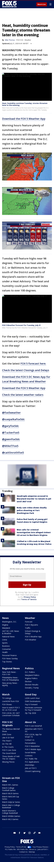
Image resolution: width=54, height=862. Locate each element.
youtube (14, 833)
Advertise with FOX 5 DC (33, 730)
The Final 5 (6, 740)
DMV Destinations (32, 701)
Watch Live (41, 4)
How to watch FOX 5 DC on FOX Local (11, 708)
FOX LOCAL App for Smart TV (33, 735)
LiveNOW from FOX (10, 701)
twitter (24, 833)
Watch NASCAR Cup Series (10, 797)
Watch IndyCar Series (11, 802)
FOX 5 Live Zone (9, 750)
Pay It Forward (31, 704)
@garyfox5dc (10, 426)
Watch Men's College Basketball (11, 806)
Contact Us (29, 740)
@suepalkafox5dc (13, 419)
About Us (30, 722)
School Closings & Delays (32, 632)
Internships (29, 765)
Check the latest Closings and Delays (25, 370)
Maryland (6, 628)
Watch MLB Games (10, 793)
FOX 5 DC (20, 40)
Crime (4, 639)
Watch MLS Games (10, 819)
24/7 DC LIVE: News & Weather (10, 632)
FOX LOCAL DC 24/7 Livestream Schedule (11, 714)
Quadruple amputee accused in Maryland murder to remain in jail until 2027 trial (34, 499)
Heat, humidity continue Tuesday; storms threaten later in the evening (24, 104)
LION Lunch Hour (32, 698)
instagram (29, 833)
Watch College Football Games (9, 789)
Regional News (11, 668)
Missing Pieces (8, 762)
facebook (19, 833)
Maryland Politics (32, 675)
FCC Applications (32, 762)
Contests (29, 755)
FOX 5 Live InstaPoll (33, 726)
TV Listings (6, 698)
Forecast (28, 621)
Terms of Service (28, 599)
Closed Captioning (32, 771)
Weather (28, 40)
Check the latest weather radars (22, 394)
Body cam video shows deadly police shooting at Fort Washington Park (32, 510)
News (5, 618)
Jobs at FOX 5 (30, 768)
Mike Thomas (10, 40)
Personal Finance (9, 655)
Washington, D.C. (9, 621)
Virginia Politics (31, 678)
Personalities (30, 743)
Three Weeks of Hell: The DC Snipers (11, 757)
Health (5, 652)
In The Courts (8, 747)
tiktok (34, 833)
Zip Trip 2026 (30, 713)
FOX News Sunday (10, 658)
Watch (6, 694)
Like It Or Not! (8, 737)
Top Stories (7, 661)
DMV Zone (6, 734)
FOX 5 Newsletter (32, 746)
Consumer (6, 649)
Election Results (31, 684)
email (39, 833)
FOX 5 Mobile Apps (33, 749)
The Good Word (9, 753)
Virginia (5, 625)
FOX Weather (30, 639)
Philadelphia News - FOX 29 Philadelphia (10, 678)
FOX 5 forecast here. (33, 363)
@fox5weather (11, 412)
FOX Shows (7, 704)
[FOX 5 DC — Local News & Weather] (9, 4)
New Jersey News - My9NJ (10, 684)
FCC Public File (31, 758)
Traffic (27, 628)
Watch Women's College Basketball (10, 811)
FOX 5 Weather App (33, 636)
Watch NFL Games (10, 785)
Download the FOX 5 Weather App (23, 118)
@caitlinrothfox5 (13, 452)
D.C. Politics (30, 672)
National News (8, 636)
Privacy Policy (30, 597)
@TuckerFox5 (10, 432)
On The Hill (6, 744)
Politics (29, 668)
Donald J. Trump (32, 687)
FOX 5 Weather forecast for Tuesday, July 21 (21, 325)
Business (6, 646)
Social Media (30, 752)
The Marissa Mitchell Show (11, 730)
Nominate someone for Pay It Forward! (33, 708)
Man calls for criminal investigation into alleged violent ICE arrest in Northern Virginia (34, 532)
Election (28, 681)
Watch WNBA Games (11, 816)
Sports (5, 643)
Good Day (30, 694)
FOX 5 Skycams (31, 625)
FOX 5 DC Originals (7, 724)
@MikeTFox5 (10, 446)
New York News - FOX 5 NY (9, 673)
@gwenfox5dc (11, 439)
